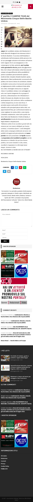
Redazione (5, 23)
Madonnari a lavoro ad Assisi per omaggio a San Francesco (21, 377)
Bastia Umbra (4, 13)
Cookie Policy (5, 466)
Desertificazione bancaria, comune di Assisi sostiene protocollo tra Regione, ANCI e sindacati (21, 367)
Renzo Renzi (4, 340)
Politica (10, 13)
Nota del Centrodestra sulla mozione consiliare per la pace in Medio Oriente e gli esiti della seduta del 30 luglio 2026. (16, 334)
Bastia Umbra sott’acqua (18, 340)
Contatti (3, 461)
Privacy (3, 464)
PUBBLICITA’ (4, 469)
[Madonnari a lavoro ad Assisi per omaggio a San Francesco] (5, 379)
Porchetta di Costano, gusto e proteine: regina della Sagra (20, 356)
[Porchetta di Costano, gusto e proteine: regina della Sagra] (5, 358)
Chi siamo (4, 456)
